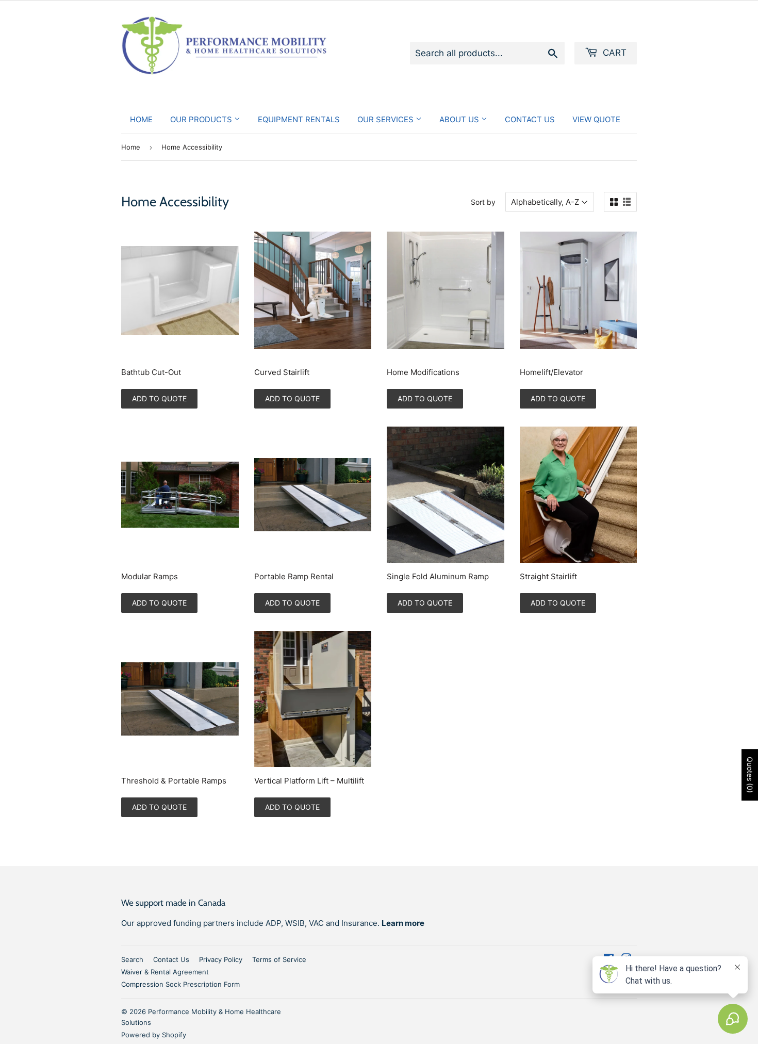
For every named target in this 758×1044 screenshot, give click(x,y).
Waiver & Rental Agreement (165, 972)
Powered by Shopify (153, 1035)
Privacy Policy (220, 959)
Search (132, 959)
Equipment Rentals (299, 119)
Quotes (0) (750, 775)
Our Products (202, 119)
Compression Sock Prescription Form (180, 984)
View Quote (596, 119)
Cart (613, 52)
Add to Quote (159, 398)
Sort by (483, 202)
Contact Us (530, 119)
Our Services (386, 119)
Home (141, 119)
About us (460, 119)
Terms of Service (279, 959)
